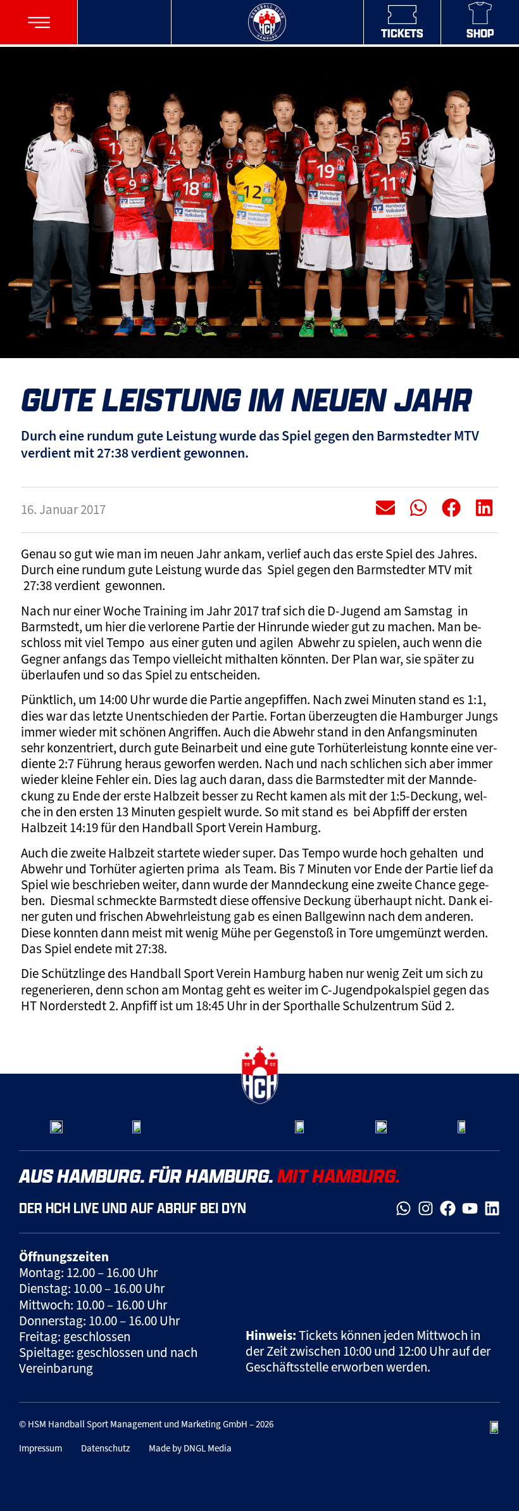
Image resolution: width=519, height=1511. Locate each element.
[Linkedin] (492, 1208)
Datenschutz (105, 1448)
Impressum (40, 1448)
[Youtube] (470, 1208)
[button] (39, 22)
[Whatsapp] (403, 1208)
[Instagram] (426, 1208)
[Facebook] (448, 1208)
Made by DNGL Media (190, 1448)
